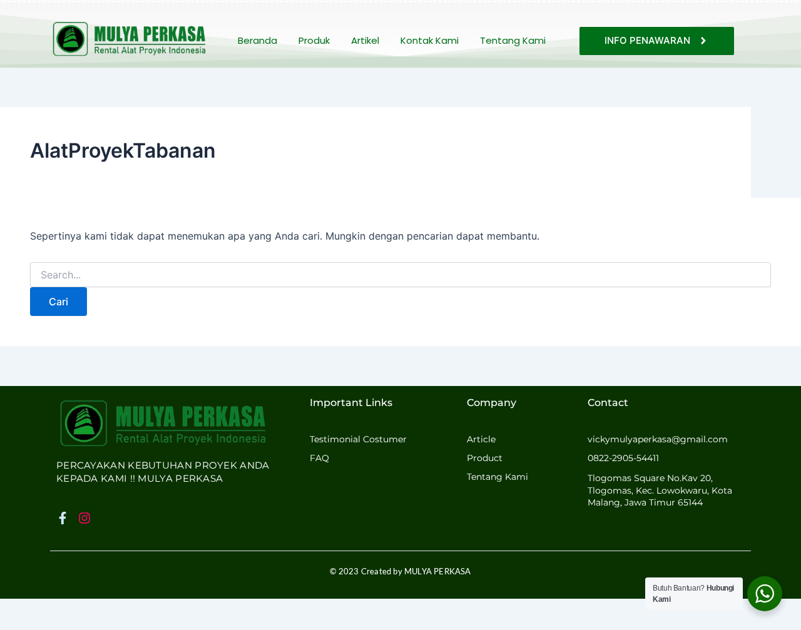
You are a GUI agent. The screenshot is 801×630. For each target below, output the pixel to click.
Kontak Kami (429, 40)
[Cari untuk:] (400, 275)
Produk (314, 40)
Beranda (257, 40)
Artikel (365, 40)
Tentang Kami (513, 40)
